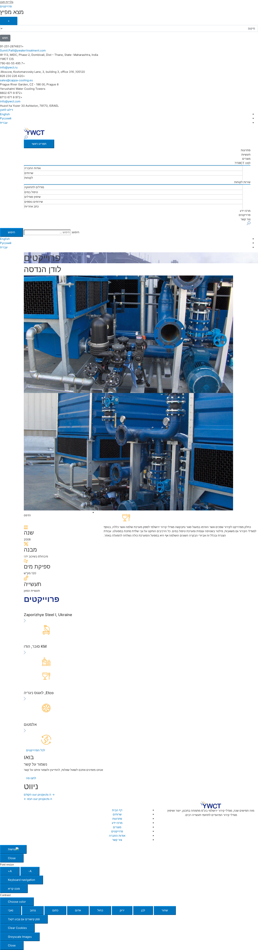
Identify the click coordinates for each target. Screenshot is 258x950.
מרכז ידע (245, 211)
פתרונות (245, 150)
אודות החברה (32, 168)
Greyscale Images (20, 936)
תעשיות (245, 154)
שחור (165, 910)
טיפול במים (31, 192)
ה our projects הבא (38, 799)
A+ (10, 871)
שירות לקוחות (242, 182)
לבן (143, 910)
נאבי (10, 910)
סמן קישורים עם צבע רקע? (24, 919)
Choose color (17, 901)
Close (12, 858)
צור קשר (245, 219)
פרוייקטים (244, 215)
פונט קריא (14, 888)
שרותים (28, 173)
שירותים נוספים (33, 201)
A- (30, 871)
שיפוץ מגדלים (32, 197)
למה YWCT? (242, 163)
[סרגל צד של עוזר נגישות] (13, 849)
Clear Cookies (17, 928)
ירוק (122, 910)
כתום (55, 910)
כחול (100, 910)
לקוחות (28, 178)
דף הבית (117, 810)
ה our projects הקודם (39, 794)
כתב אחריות (31, 206)
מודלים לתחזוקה (34, 187)
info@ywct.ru (9, 67)
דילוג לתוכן (6, 110)
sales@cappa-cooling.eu (16, 80)
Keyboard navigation (21, 880)
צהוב (33, 910)
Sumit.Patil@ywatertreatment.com (23, 50)
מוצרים (246, 158)
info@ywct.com (10, 101)
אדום (78, 910)
